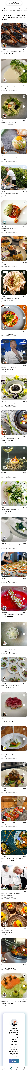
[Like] (24, 25)
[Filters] (25, 3)
